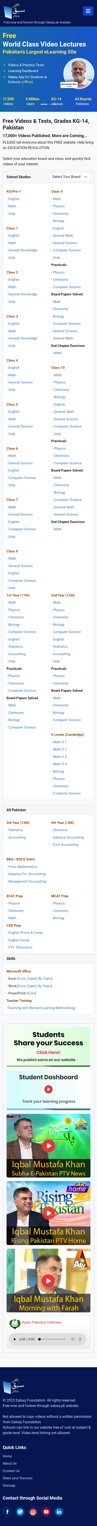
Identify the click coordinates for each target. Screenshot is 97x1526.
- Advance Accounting (67, 837)
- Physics (58, 206)
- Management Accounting (26, 881)
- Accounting (16, 654)
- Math (11, 206)
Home (7, 1456)
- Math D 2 (59, 749)
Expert (32, 979)
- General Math (62, 236)
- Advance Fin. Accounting (26, 874)
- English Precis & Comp (25, 933)
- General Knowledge (22, 250)
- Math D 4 (59, 764)
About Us (10, 1463)
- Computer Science (21, 478)
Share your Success (17, 1478)
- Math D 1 (59, 742)
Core (22, 979)
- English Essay (18, 940)
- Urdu (11, 214)
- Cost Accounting (64, 845)
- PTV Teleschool (19, 947)
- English (13, 199)
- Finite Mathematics (22, 867)
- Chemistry (59, 214)
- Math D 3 (59, 757)
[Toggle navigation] (88, 11)
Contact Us (11, 1471)
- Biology (57, 221)
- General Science (20, 382)
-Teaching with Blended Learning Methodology (41, 1008)
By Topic (44, 979)
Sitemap (9, 1486)
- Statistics (15, 647)
